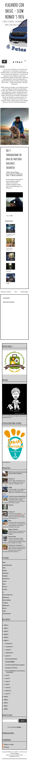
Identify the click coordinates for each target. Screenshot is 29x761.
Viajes (7, 175)
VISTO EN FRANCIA (10, 662)
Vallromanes (6, 605)
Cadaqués (5, 576)
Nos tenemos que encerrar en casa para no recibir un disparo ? (17, 472)
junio (7, 678)
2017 (5, 696)
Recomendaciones (11, 174)
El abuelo (10, 505)
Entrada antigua (24, 292)
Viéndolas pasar (7, 613)
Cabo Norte (5, 573)
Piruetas (5, 589)
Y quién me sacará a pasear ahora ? (17, 496)
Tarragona (5, 603)
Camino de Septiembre (11, 659)
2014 (5, 706)
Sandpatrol (12, 755)
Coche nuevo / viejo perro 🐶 (9, 249)
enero (7, 693)
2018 (5, 640)
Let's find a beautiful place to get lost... (15, 665)
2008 (5, 709)
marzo (7, 687)
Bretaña (5, 570)
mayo (7, 681)
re (3, 592)
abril (7, 684)
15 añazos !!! (11, 479)
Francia (12, 172)
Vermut (5, 608)
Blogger (19, 727)
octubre (8, 649)
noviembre (8, 646)
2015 (5, 703)
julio (7, 675)
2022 (5, 628)
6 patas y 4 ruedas (9, 744)
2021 (5, 631)
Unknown (6, 747)
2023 (5, 625)
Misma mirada (12, 536)
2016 (5, 699)
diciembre (8, 643)
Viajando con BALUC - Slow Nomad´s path (14, 11)
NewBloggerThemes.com (14, 756)
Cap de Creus (6, 578)
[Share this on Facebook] (10, 215)
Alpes (4, 562)
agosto (7, 655)
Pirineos (17, 172)
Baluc (8, 172)
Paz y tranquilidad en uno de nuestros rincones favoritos (14, 159)
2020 (5, 634)
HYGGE (7, 283)
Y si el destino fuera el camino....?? (10, 235)
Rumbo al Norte (7, 600)
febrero (8, 690)
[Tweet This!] (12, 215)
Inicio (16, 292)
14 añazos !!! (11, 512)
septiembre (9, 652)
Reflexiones (19, 174)
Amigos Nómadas (7, 565)
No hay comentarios (17, 175)
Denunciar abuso (8, 733)
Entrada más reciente (6, 292)
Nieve (4, 584)
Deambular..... (9, 271)
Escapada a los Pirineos (11, 668)
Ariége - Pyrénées (13, 529)
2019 (5, 637)
